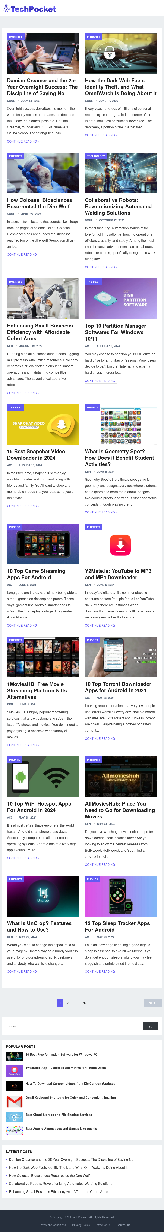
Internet (93, 36)
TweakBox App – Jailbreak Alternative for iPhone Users (66, 1067)
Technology (96, 156)
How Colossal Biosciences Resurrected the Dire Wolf (39, 203)
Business (15, 36)
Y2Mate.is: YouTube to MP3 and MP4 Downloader (118, 574)
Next (153, 1002)
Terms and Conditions (52, 1225)
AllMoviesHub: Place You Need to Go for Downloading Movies (120, 810)
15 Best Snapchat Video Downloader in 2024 (36, 454)
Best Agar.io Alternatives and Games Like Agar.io (61, 1128)
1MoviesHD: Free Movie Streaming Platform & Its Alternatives (37, 690)
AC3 (87, 346)
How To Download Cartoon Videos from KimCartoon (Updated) (71, 1083)
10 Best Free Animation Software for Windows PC (61, 1054)
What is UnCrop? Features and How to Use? (39, 926)
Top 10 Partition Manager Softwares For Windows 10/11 (115, 332)
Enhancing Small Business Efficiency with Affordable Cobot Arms (40, 332)
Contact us (123, 1225)
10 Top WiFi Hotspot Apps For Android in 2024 (39, 806)
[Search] (150, 1026)
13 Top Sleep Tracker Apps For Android (117, 926)
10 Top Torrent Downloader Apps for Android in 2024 (118, 687)
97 (85, 1002)
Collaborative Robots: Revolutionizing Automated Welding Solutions (118, 206)
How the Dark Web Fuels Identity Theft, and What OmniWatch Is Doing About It (121, 87)
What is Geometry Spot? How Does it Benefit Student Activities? (119, 457)
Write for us (103, 1225)
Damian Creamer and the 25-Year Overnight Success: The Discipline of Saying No (42, 87)
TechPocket (79, 1217)
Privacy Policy (81, 1225)
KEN (10, 346)
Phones (14, 527)
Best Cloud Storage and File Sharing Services (59, 1114)
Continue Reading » (23, 141)
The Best (93, 282)
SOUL (11, 101)
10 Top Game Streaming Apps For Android (36, 574)
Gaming (92, 407)
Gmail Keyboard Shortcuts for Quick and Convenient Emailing (71, 1097)
